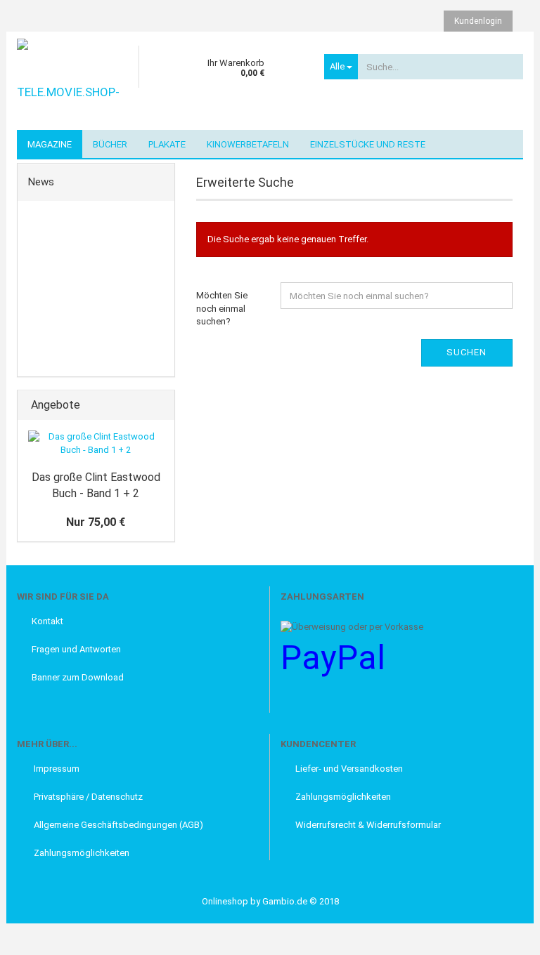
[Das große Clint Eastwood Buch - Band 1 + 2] (96, 443)
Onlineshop (225, 901)
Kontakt (47, 621)
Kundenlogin (478, 21)
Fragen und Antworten (76, 649)
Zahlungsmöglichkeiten (80, 853)
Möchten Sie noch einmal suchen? (222, 308)
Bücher (110, 144)
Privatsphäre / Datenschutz (87, 796)
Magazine (49, 144)
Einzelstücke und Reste (367, 144)
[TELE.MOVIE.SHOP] (72, 81)
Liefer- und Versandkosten (349, 768)
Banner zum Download (78, 677)
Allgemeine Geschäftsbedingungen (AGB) (117, 824)
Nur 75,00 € (95, 522)
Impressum (55, 768)
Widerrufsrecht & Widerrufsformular (368, 824)
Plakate (167, 144)
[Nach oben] (39, 933)
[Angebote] (159, 405)
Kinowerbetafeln (248, 144)
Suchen (466, 352)
